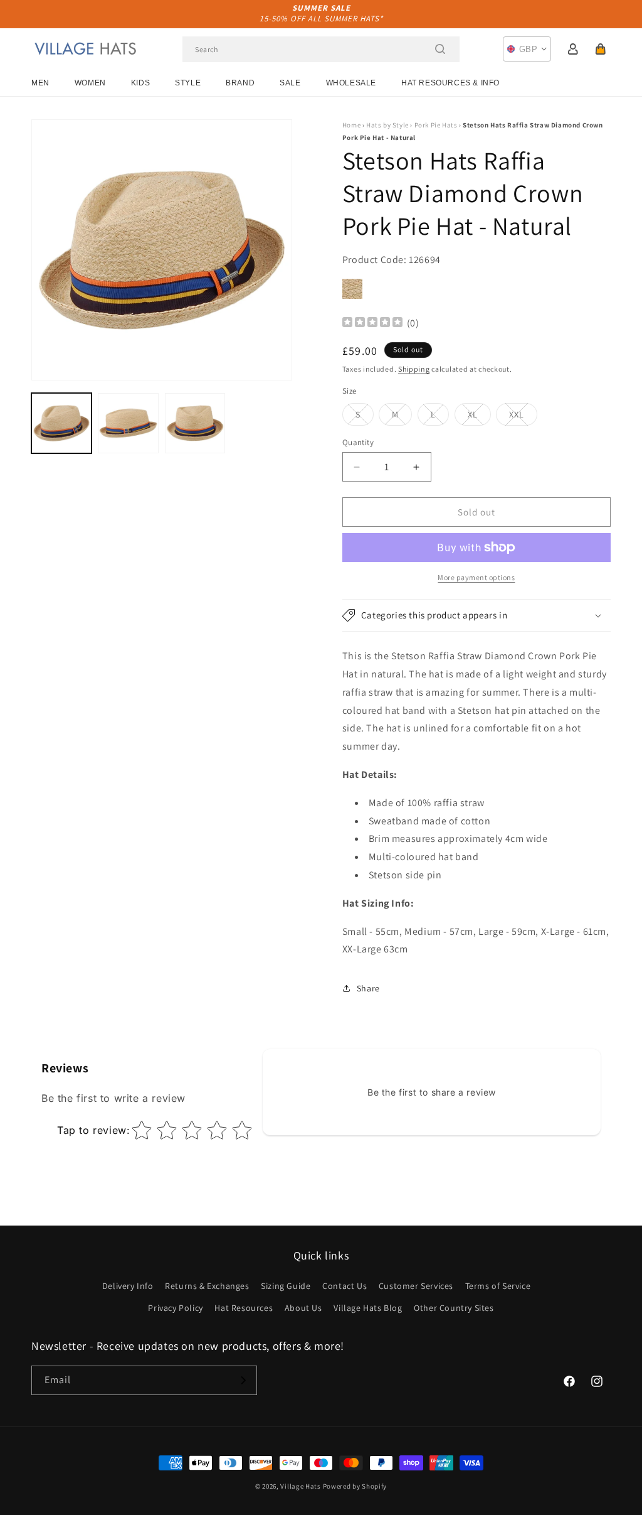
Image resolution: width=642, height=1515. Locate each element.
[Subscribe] (242, 1380)
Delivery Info (128, 1285)
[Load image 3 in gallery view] (195, 423)
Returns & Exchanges (207, 1285)
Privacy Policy (175, 1307)
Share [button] (368, 988)
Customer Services (416, 1285)
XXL (523, 417)
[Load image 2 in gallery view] (128, 423)
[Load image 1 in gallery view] (61, 423)
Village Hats (300, 1486)
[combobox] (321, 49)
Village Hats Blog (368, 1307)
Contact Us (344, 1285)
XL (479, 417)
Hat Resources (243, 1307)
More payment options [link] (476, 577)
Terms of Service (498, 1285)
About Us (303, 1307)
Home (351, 125)
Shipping (414, 369)
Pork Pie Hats (436, 125)
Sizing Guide (285, 1285)
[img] (372, 323)
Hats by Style (387, 125)
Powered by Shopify (355, 1486)
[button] (600, 49)
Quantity (358, 442)
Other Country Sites (453, 1307)
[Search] (440, 49)
